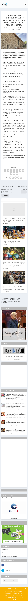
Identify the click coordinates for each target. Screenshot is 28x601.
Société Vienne (21, 399)
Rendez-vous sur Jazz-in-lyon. (14, 359)
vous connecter (10, 301)
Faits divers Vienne (22, 417)
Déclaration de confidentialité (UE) (12, 597)
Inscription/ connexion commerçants (9, 556)
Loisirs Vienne (21, 433)
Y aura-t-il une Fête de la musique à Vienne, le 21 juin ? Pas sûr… (12, 241)
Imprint (21, 597)
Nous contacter (5, 549)
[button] (16, 338)
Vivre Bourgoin (8, 595)
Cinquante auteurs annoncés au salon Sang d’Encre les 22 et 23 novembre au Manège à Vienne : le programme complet (14, 287)
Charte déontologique (17, 591)
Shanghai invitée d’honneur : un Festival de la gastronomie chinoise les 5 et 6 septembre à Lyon (15, 422)
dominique (11, 28)
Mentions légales (8, 591)
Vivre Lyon (20, 593)
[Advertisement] (13, 377)
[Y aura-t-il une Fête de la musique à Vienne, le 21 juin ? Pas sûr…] (14, 232)
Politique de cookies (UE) (17, 595)
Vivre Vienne (14, 593)
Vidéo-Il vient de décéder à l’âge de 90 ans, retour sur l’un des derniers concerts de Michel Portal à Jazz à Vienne (14, 333)
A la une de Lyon (15, 425)
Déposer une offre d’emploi (7, 552)
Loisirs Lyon (20, 425)
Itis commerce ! (23, 589)
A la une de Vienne (15, 399)
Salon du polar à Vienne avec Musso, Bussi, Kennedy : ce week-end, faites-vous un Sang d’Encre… (14, 220)
